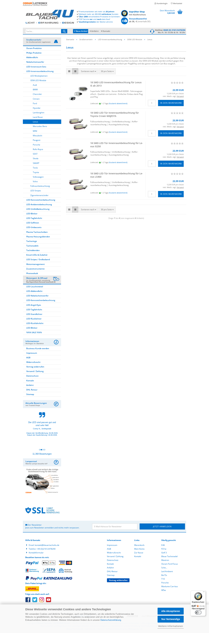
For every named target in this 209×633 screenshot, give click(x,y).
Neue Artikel (81, 31)
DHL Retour (31, 389)
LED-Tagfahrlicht (34, 218)
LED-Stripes (35, 190)
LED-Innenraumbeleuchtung (40, 71)
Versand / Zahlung (35, 371)
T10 (163, 579)
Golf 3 (164, 552)
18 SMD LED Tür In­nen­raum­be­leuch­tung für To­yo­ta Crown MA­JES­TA (114, 114)
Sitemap (30, 394)
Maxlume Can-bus (169, 586)
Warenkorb (139, 545)
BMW (35, 89)
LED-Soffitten (32, 222)
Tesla (35, 167)
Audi (35, 85)
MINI (35, 131)
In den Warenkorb (171, 103)
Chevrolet (37, 94)
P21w (163, 548)
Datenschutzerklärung (110, 620)
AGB (28, 357)
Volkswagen (38, 176)
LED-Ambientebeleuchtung (39, 204)
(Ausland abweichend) (118, 103)
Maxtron (165, 560)
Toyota (36, 172)
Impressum (31, 353)
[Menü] (204, 592)
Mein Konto (139, 548)
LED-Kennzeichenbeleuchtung (40, 199)
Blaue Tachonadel (169, 556)
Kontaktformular (36, 552)
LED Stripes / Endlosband (38, 259)
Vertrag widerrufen (35, 366)
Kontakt (106, 31)
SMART (36, 163)
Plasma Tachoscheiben (37, 232)
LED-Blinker (31, 213)
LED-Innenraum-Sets (36, 66)
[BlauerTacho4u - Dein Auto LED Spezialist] (49, 16)
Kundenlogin (162, 3)
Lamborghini (38, 112)
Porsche (36, 144)
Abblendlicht (32, 57)
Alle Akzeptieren (170, 611)
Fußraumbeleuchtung (40, 186)
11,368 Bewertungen (42, 454)
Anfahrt (95, 31)
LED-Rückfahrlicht (34, 323)
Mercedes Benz (40, 126)
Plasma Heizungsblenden (38, 236)
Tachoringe (31, 241)
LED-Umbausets (33, 227)
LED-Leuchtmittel (34, 286)
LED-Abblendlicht (34, 291)
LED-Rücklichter (33, 318)
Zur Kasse (138, 552)
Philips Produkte (33, 52)
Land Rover (38, 117)
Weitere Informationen (170, 626)
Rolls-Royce (38, 149)
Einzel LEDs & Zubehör (37, 254)
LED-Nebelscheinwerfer (37, 295)
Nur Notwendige (170, 619)
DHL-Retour (112, 571)
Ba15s (164, 575)
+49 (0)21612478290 (46, 548)
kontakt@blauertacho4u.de (47, 545)
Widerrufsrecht (33, 362)
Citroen (36, 98)
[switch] (198, 612)
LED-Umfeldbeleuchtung (37, 209)
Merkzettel (177, 3)
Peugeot (36, 140)
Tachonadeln (32, 245)
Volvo (35, 181)
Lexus (35, 121)
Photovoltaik (32, 273)
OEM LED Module (38, 80)
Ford (35, 103)
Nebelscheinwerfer (35, 62)
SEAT (35, 153)
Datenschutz (32, 375)
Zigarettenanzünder (39, 195)
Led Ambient (167, 571)
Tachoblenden (33, 250)
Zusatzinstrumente (35, 268)
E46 (163, 545)
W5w (163, 590)
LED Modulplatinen (39, 75)
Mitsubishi (37, 135)
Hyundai (36, 108)
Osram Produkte (34, 48)
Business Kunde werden (37, 348)
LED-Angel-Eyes (33, 305)
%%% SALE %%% (34, 332)
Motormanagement (35, 264)
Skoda (35, 158)
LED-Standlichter (34, 314)
